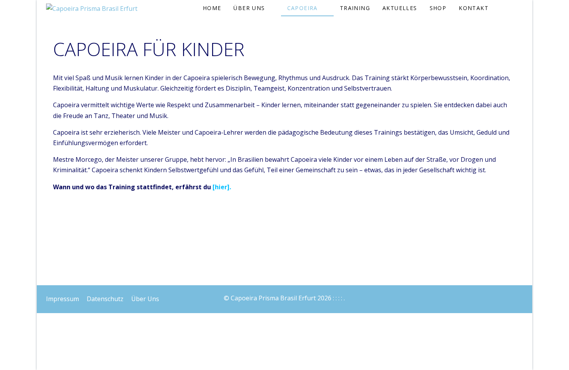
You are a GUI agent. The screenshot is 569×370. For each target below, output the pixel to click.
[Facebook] (502, 296)
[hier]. (222, 187)
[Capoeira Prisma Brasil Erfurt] (91, 8)
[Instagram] (519, 296)
